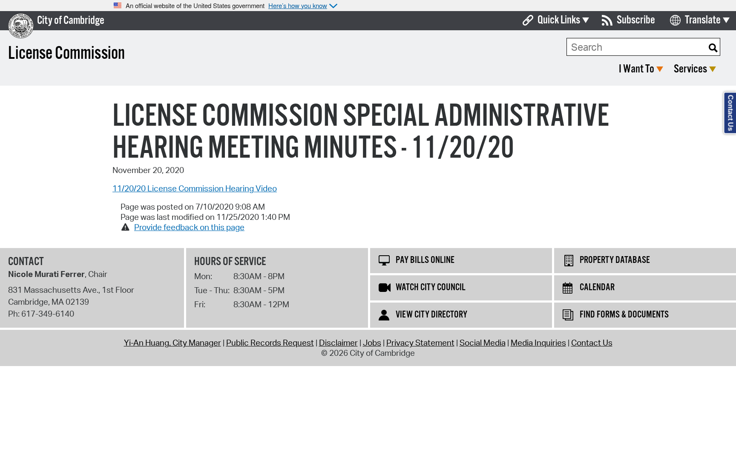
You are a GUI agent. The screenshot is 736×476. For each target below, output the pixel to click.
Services (690, 69)
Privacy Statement (420, 343)
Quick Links (559, 20)
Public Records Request (270, 343)
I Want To (636, 69)
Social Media (483, 343)
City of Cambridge (70, 21)
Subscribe (636, 20)
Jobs (372, 343)
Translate (703, 20)
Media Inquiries (538, 343)
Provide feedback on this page (189, 227)
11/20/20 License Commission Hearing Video (194, 188)
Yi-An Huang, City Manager (172, 343)
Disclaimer (338, 343)
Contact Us (591, 343)
